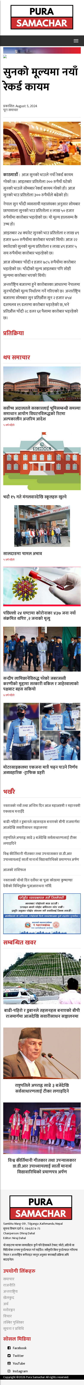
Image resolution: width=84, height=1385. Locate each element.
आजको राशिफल (14, 870)
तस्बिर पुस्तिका (13, 1322)
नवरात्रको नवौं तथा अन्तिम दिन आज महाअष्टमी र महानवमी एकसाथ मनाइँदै (41, 809)
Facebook (19, 1348)
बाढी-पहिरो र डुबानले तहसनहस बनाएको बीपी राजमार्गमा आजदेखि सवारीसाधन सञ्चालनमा (41, 825)
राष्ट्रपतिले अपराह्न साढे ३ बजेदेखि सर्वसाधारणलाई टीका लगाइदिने (40, 841)
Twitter (18, 1356)
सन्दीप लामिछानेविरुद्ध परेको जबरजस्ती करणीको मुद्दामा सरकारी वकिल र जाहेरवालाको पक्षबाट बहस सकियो (41, 684)
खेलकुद (8, 1298)
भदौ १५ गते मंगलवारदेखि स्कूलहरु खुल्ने (35, 497)
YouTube (19, 1364)
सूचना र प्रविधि (13, 1329)
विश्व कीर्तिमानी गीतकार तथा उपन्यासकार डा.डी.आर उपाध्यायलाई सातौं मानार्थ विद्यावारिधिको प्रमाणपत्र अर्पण (41, 857)
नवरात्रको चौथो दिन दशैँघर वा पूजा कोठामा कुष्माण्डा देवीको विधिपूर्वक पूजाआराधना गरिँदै (38, 883)
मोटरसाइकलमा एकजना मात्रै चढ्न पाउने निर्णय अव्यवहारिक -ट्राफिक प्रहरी (40, 770)
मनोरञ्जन (9, 1310)
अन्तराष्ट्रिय (10, 1291)
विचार (7, 1316)
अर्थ (5, 1304)
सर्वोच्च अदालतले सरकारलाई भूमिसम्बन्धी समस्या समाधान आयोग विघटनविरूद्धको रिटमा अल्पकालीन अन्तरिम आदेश (42, 414)
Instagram (20, 1371)
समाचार (8, 1279)
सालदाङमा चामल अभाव (22, 553)
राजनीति (9, 1285)
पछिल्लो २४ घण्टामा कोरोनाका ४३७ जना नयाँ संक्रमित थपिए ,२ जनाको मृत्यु (39, 616)
